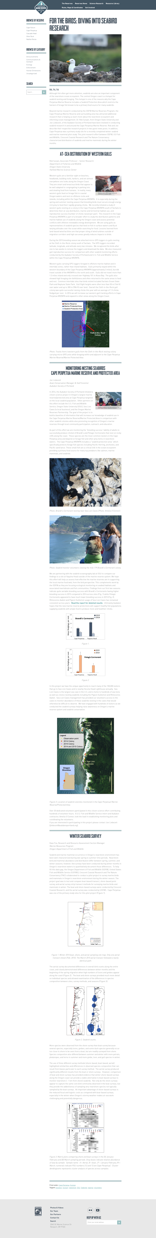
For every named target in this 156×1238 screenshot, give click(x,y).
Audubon (59, 1188)
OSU (78, 1188)
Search (53, 1221)
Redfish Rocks (31, 39)
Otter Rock (30, 36)
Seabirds (84, 1188)
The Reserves (67, 3)
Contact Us (54, 1218)
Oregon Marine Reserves (41, 7)
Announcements (32, 57)
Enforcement (31, 68)
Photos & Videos (56, 1208)
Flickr (90, 1210)
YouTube (98, 1210)
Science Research (96, 3)
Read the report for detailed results (87, 603)
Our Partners (55, 1214)
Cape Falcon (30, 28)
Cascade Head (31, 33)
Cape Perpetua (64, 1185)
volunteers (98, 1188)
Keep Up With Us (94, 1218)
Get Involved (90, 8)
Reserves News (81, 3)
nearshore (72, 1188)
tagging (90, 1188)
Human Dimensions (33, 71)
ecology (65, 1188)
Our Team (54, 1211)
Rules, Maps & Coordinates (72, 8)
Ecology (73, 1185)
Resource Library (112, 3)
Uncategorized (31, 73)
